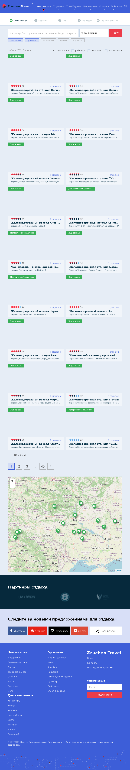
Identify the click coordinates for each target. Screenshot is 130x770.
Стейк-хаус (53, 686)
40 (43, 466)
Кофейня (52, 667)
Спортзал (13, 686)
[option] (56, 596)
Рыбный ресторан (57, 657)
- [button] (12, 485)
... (35, 466)
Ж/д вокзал (15, 40)
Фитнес (11, 667)
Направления (90, 6)
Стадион (12, 676)
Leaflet (118, 570)
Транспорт (32, 40)
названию (96, 50)
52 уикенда (59, 6)
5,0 (22, 86)
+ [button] (12, 481)
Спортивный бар (56, 690)
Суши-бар (53, 681)
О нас (90, 658)
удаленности (115, 50)
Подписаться (105, 694)
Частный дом (15, 715)
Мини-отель (14, 700)
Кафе (50, 662)
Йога (10, 690)
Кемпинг (12, 724)
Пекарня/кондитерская (60, 676)
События (104, 6)
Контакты (92, 662)
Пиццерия (53, 671)
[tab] (19, 20)
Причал (63, 40)
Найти (115, 32)
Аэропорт (77, 40)
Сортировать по (61, 50)
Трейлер (12, 729)
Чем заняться (17, 652)
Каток (11, 681)
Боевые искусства (17, 662)
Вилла (11, 719)
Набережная (14, 657)
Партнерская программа (100, 667)
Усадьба (12, 710)
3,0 (81, 86)
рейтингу (80, 50)
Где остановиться (20, 695)
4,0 (22, 263)
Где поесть (55, 652)
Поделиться (107, 631)
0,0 (81, 440)
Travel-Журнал (73, 6)
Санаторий (13, 734)
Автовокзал (48, 40)
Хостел (11, 705)
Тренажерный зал (17, 671)
